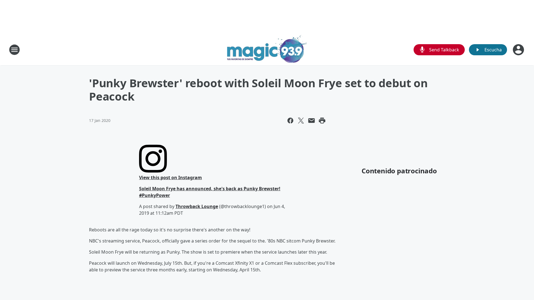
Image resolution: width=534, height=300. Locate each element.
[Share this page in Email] (311, 120)
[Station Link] (267, 49)
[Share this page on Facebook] (290, 120)
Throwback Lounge (196, 206)
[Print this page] (322, 120)
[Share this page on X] (301, 120)
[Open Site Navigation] (14, 49)
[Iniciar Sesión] (519, 49)
